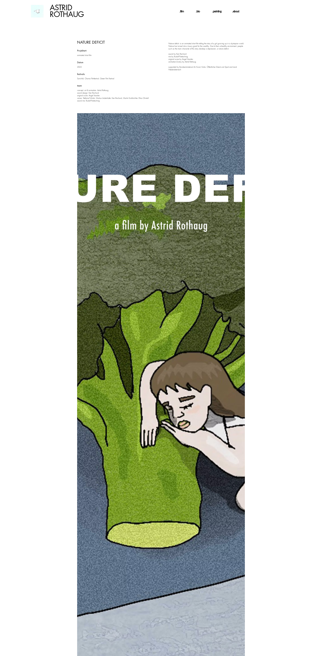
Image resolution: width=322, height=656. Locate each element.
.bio (198, 11)
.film (181, 11)
